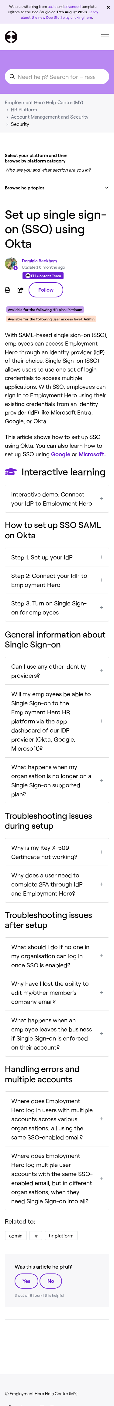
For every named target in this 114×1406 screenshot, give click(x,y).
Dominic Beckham (39, 260)
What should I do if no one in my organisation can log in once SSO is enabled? (50, 955)
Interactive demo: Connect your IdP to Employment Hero (51, 498)
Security (20, 124)
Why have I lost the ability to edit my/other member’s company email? (50, 992)
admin (15, 1235)
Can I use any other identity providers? (48, 671)
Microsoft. (92, 454)
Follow (46, 290)
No (50, 1281)
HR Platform (24, 109)
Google (60, 454)
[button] (57, 188)
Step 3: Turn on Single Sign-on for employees (49, 607)
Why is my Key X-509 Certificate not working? (44, 852)
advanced (72, 6)
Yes (26, 1281)
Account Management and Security (49, 117)
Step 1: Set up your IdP (42, 557)
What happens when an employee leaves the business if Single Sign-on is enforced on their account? (51, 1033)
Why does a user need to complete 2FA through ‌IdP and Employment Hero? (47, 884)
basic (52, 6)
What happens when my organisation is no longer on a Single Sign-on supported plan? (51, 780)
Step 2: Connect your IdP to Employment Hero (49, 580)
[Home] (11, 37)
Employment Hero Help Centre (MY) (44, 102)
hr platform (61, 1235)
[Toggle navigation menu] (105, 37)
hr (35, 1235)
